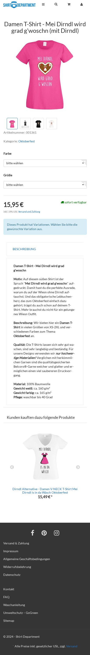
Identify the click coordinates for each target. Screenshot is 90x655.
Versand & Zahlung (16, 543)
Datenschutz (11, 574)
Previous (12, 467)
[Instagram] (56, 532)
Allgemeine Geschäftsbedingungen (26, 559)
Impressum (10, 551)
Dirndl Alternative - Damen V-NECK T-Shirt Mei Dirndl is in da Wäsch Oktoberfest (45, 490)
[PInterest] (44, 532)
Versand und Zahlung (29, 211)
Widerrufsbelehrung (17, 567)
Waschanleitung (14, 605)
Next (78, 467)
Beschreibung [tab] (24, 249)
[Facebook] (32, 532)
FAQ (6, 597)
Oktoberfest (26, 141)
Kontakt (8, 589)
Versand (71, 646)
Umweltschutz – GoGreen (20, 613)
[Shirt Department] (19, 4)
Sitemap (8, 620)
